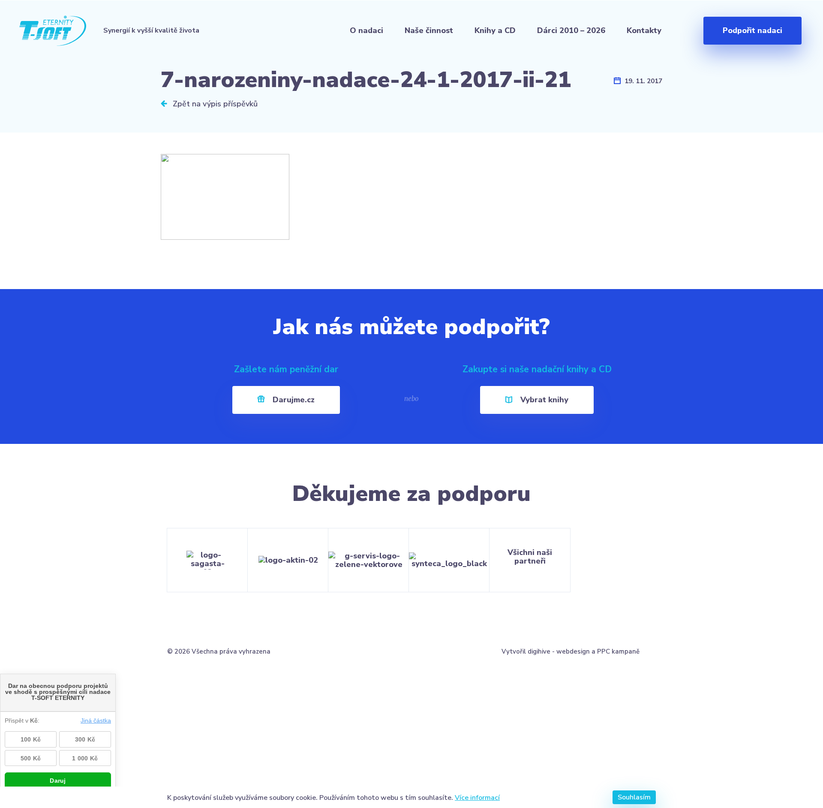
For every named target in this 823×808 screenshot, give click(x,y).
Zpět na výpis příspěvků (214, 104)
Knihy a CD (495, 30)
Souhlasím (634, 797)
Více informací (477, 797)
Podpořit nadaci (752, 30)
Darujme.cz (292, 400)
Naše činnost (429, 30)
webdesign (573, 651)
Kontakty (644, 30)
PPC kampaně (618, 651)
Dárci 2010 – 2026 (571, 30)
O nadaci (366, 30)
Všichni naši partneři (530, 556)
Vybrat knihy (543, 400)
